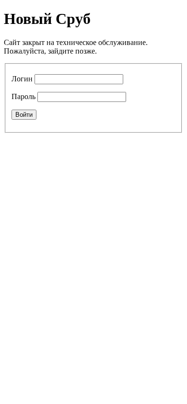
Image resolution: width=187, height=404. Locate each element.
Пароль (23, 96)
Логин (22, 79)
